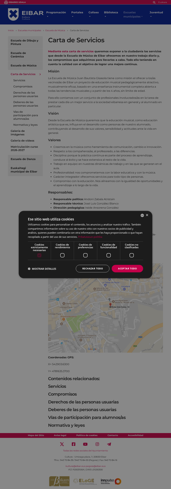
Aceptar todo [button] (127, 268)
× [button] (147, 215)
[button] (42, 268)
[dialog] (85, 244)
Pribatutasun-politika (90, 236)
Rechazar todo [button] (92, 268)
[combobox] (142, 215)
